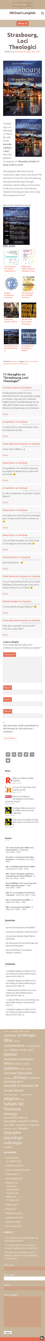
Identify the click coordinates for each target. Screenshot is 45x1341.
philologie (20, 1078)
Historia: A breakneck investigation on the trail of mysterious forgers (19, 799)
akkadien (14, 1031)
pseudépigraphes (13, 1081)
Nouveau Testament (18, 1073)
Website (8, 711)
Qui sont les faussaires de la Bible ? (21, 927)
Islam (26, 1064)
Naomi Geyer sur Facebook (15, 463)
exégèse (13, 1049)
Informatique (12, 1178)
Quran (14, 1129)
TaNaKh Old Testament (13, 1106)
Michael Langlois (23, 13)
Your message (10, 1295)
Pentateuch (7, 1129)
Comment (9, 654)
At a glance (12, 1161)
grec (30, 1049)
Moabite (22, 1069)
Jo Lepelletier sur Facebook (15, 422)
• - (20, 850)
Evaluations (11, 1174)
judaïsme (11, 1068)
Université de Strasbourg (19, 364)
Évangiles (23, 1128)
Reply (5, 414)
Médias (9, 1182)
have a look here (29, 1248)
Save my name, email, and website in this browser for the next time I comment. (20, 728)
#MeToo (7, 1031)
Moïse (29, 1069)
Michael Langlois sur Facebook (17, 601)
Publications (12, 1213)
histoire (27, 361)
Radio (9, 1196)
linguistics (21, 1125)
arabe (27, 1031)
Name (7, 687)
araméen (10, 1035)
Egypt (6, 1125)
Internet (11, 1189)
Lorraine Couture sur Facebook (17, 387)
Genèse (23, 1050)
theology (6, 364)
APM (22, 1031)
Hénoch (18, 1064)
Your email (9, 1275)
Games (10, 1186)
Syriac (23, 1099)
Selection (10, 1157)
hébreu (9, 1063)
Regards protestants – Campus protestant (18, 1095)
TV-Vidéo (11, 1200)
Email (7, 699)
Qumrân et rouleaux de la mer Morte (21, 1088)
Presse (10, 1193)
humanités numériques (19, 1059)
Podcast (9, 1204)
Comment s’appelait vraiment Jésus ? (22, 932)
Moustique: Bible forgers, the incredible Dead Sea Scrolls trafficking (23, 810)
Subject (7, 1285)
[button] (42, 1338)
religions (12, 1098)
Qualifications (12, 1217)
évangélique (8, 1147)
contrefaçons (33, 1045)
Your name (9, 1265)
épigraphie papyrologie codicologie (13, 1137)
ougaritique (8, 1078)
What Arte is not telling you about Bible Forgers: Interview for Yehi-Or (25, 822)
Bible (8, 1040)
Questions (10, 1222)
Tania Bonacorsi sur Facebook (16, 557)
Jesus (12, 1124)
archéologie (26, 1035)
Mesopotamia (33, 1125)
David (6, 1050)
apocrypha (10, 1121)
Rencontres (14, 361)
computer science (28, 1121)
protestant (34, 361)
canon (17, 1041)
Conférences (12, 1165)
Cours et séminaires (15, 1170)
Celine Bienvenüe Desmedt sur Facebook (21, 444)
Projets (9, 1209)
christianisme (14, 1046)
